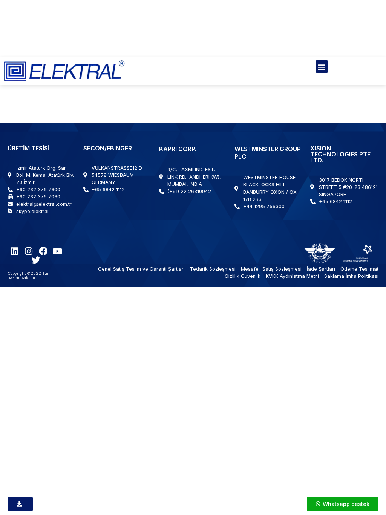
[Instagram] (29, 251)
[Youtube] (57, 251)
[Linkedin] (14, 251)
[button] (322, 66)
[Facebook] (43, 251)
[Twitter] (36, 260)
